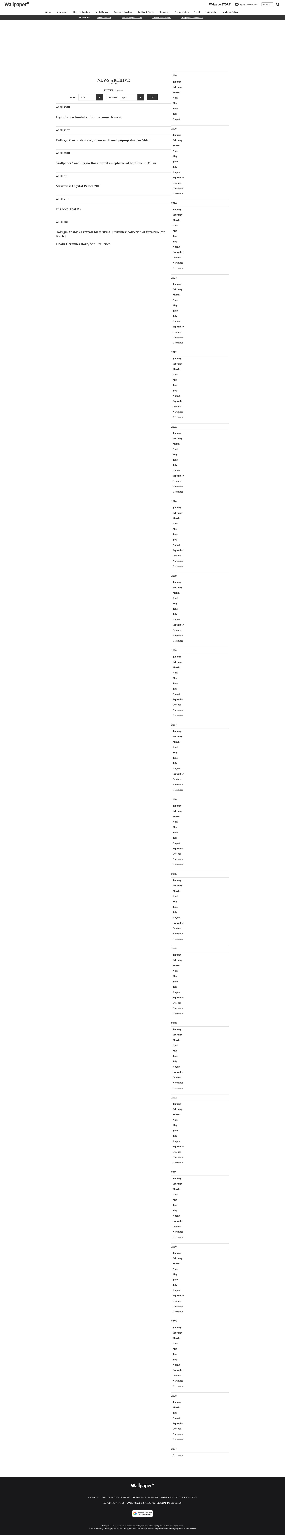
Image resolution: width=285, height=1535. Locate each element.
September (178, 177)
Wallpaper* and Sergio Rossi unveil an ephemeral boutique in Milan (106, 162)
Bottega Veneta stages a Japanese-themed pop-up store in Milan (103, 139)
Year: (73, 97)
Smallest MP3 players (161, 17)
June (175, 108)
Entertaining (211, 11)
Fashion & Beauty (146, 11)
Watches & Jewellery (123, 11)
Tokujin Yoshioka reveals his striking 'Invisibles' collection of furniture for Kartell (110, 233)
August (176, 119)
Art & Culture (101, 11)
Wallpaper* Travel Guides (192, 17)
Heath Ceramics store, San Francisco (83, 243)
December (178, 193)
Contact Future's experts (115, 1497)
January (177, 81)
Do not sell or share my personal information (154, 1502)
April (175, 97)
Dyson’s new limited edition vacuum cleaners (89, 116)
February (177, 87)
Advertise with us (113, 1502)
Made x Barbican (104, 17)
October (177, 182)
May (175, 103)
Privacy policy (169, 1497)
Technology (165, 11)
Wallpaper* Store (230, 11)
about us (93, 1497)
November (178, 188)
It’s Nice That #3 (68, 208)
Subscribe (266, 4)
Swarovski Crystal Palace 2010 (78, 185)
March (176, 92)
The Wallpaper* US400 (132, 17)
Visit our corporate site (174, 1525)
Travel (197, 11)
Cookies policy (188, 1497)
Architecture (62, 11)
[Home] (47, 12)
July (175, 113)
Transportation (182, 11)
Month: (113, 97)
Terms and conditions (145, 1497)
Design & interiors (81, 11)
